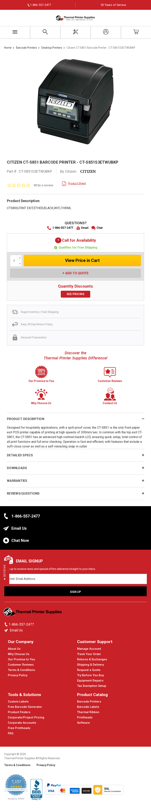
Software (83, 722)
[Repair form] (75, 32)
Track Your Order (89, 654)
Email (84, 227)
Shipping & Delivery (90, 664)
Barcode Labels (88, 707)
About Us (14, 649)
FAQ (10, 733)
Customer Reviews (21, 664)
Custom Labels (18, 701)
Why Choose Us (18, 654)
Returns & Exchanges (92, 659)
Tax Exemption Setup (91, 686)
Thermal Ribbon (88, 712)
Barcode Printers (89, 701)
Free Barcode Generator (25, 707)
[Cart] (136, 32)
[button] (4, 572)
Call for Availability (75, 240)
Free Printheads (19, 728)
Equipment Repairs (90, 680)
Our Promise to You (21, 659)
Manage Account (89, 649)
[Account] (106, 32)
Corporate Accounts (22, 722)
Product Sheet (77, 183)
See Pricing (76, 294)
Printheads (84, 717)
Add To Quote (77, 273)
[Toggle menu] (15, 32)
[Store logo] (33, 613)
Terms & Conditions (21, 670)
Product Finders (19, 712)
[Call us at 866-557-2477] (6, 624)
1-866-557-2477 (62, 227)
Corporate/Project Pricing (26, 717)
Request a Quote (88, 670)
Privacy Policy (17, 675)
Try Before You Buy (90, 675)
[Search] (45, 32)
